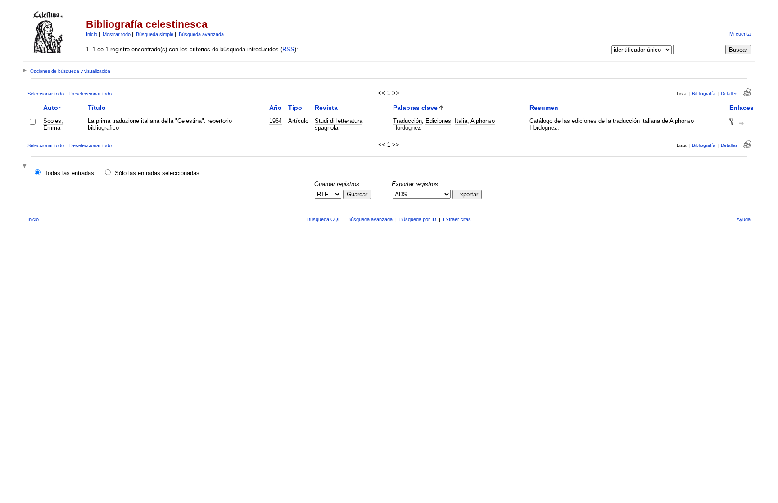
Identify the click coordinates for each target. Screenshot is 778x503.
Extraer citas (457, 219)
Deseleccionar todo (90, 93)
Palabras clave (415, 107)
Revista (326, 107)
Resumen (543, 107)
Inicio (91, 34)
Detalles (729, 93)
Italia (461, 121)
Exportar (467, 194)
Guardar (357, 194)
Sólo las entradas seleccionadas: (158, 173)
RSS (288, 49)
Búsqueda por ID (417, 219)
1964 (275, 121)
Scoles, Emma (53, 124)
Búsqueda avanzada (201, 34)
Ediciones (438, 121)
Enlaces (741, 107)
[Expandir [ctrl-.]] (26, 166)
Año (275, 107)
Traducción (407, 121)
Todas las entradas (69, 173)
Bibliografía (703, 93)
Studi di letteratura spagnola (338, 124)
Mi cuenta (740, 33)
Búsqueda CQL (324, 219)
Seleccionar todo (45, 93)
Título (97, 107)
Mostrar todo (117, 34)
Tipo (295, 107)
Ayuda (744, 219)
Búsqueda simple (154, 34)
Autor (51, 107)
